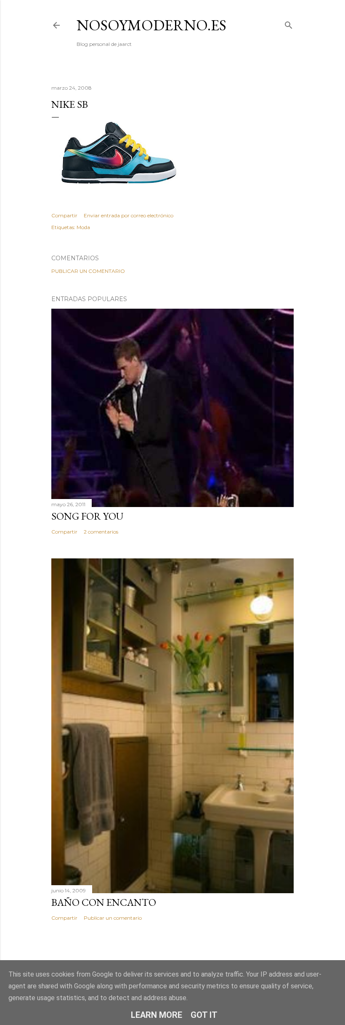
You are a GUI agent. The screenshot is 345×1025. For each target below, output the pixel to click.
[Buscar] (289, 23)
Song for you (87, 516)
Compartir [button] (64, 215)
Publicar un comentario (88, 271)
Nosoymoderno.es (151, 25)
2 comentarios (101, 532)
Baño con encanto (103, 902)
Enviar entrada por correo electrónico (128, 215)
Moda (83, 227)
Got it (204, 1015)
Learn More (156, 1015)
